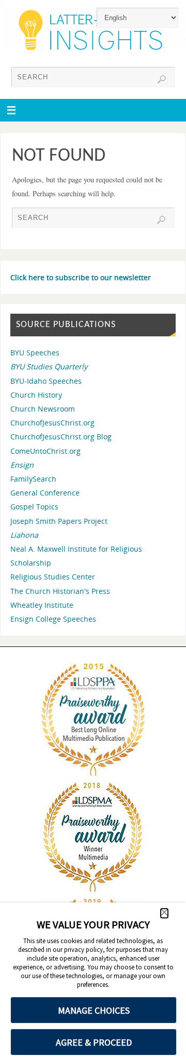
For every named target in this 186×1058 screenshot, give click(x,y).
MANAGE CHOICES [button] (94, 1010)
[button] (164, 913)
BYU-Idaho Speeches (46, 381)
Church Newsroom (42, 409)
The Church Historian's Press (60, 591)
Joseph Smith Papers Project (58, 521)
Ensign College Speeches (53, 619)
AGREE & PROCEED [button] (94, 1042)
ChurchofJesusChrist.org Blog (61, 436)
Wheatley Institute (41, 605)
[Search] (162, 79)
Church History (36, 395)
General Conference (45, 493)
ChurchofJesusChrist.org (52, 423)
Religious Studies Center (52, 577)
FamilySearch (33, 479)
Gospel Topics (34, 506)
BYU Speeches (34, 352)
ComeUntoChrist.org (45, 451)
